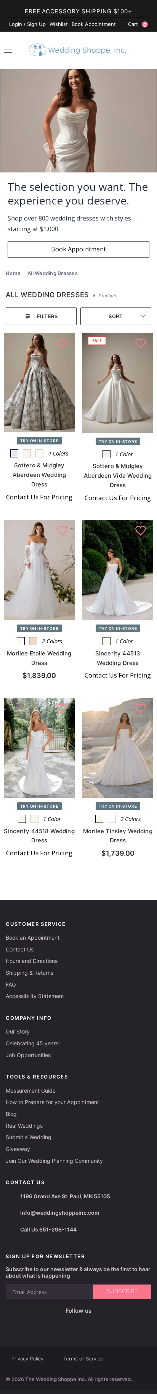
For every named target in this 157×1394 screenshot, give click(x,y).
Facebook (51, 1323)
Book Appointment (94, 24)
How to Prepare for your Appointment (52, 1102)
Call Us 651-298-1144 (48, 1229)
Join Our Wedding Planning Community (54, 1160)
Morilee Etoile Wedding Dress (39, 658)
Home (13, 273)
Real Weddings (24, 1125)
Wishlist (59, 24)
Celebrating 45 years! (33, 1043)
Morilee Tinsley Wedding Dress (117, 835)
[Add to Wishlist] (62, 343)
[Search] (147, 51)
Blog (11, 1114)
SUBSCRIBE (122, 1291)
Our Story (18, 1031)
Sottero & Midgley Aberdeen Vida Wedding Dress (118, 475)
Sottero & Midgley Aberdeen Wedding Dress (39, 475)
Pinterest (103, 1323)
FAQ (11, 984)
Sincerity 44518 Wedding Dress (39, 835)
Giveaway (18, 1149)
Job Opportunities (28, 1055)
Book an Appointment (32, 937)
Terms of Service (83, 1358)
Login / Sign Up (27, 24)
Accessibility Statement (35, 996)
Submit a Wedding (28, 1137)
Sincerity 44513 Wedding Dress (117, 658)
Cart (137, 24)
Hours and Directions (32, 961)
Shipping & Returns (29, 972)
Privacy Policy (27, 1358)
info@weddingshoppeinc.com (59, 1212)
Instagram (66, 1323)
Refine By (41, 316)
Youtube (84, 1323)
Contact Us (20, 949)
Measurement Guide (31, 1090)
